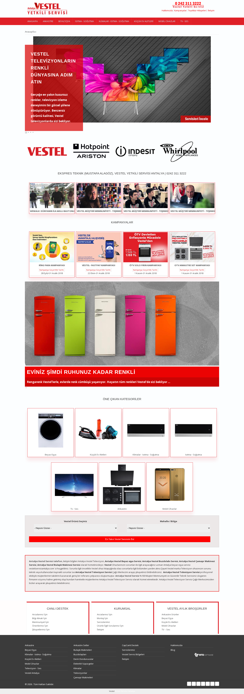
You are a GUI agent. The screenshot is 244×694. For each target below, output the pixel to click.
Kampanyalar (180, 10)
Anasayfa (32, 21)
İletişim (211, 10)
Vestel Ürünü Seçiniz (75, 521)
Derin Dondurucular (83, 659)
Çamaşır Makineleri (83, 677)
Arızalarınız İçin (39, 614)
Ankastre (48, 21)
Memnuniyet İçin (40, 622)
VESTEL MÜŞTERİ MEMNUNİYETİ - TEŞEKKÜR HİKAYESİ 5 (199, 211)
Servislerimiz (103, 622)
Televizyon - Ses (33, 668)
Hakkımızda (167, 10)
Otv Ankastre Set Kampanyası (192, 265)
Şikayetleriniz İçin (41, 629)
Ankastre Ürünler (170, 614)
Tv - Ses (184, 21)
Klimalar (78, 668)
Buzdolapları (80, 654)
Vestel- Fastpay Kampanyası (98, 265)
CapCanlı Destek (130, 645)
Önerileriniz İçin (40, 625)
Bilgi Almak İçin (39, 618)
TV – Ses (166, 629)
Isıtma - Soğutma (84, 21)
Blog (173, 649)
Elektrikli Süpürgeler (84, 663)
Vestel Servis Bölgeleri (133, 654)
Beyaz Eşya (64, 21)
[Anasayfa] (47, 8)
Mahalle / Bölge (168, 521)
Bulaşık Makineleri (83, 649)
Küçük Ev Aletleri (143, 21)
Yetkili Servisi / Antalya (125, 691)
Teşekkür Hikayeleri (197, 10)
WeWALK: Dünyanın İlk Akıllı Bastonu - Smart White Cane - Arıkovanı (70, 211)
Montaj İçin (102, 618)
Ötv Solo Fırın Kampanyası (145, 265)
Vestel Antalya (32, 672)
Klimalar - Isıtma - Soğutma (114, 21)
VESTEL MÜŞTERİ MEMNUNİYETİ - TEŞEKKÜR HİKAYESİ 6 (152, 211)
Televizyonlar (80, 672)
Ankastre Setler (81, 645)
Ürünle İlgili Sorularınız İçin (110, 625)
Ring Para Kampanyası (52, 265)
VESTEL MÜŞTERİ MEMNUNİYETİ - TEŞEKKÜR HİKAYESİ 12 (106, 211)
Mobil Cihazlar (167, 21)
